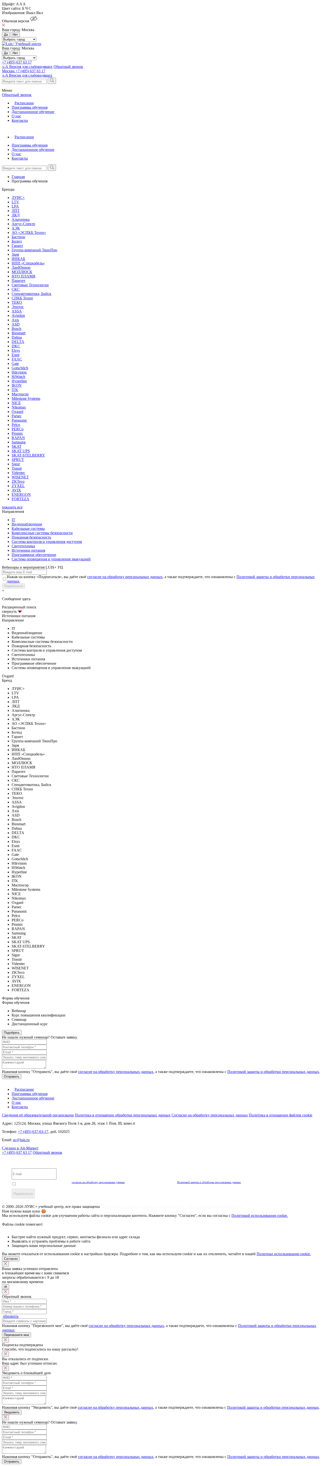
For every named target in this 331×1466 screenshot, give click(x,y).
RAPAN (18, 438)
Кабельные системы (28, 528)
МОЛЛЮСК (22, 272)
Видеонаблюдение (27, 524)
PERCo (18, 429)
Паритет (18, 280)
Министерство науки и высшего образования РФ (144, 1206)
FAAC (17, 359)
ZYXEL (18, 486)
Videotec (18, 473)
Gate (15, 363)
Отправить (11, 1076)
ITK (15, 390)
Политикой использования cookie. (259, 1215)
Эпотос (18, 307)
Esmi (15, 355)
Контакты (20, 120)
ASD (16, 324)
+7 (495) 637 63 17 (17, 62)
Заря (15, 254)
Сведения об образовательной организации (38, 1115)
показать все (12, 507)
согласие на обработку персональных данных (125, 577)
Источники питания (28, 550)
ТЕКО (17, 302)
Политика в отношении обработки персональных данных (123, 1115)
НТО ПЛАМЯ (23, 276)
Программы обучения (29, 107)
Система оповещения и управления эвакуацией (51, 559)
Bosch (16, 329)
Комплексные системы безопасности (42, 533)
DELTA (18, 342)
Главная (18, 177)
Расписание (24, 103)
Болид (17, 241)
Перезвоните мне (16, 1335)
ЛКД (16, 215)
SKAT (17, 446)
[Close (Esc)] (5, 1264)
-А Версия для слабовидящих (27, 67)
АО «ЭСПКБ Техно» (29, 232)
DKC (16, 346)
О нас (16, 116)
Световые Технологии (30, 285)
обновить (10, 1316)
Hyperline (19, 381)
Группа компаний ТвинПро (34, 250)
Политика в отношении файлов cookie (280, 1115)
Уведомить (12, 1412)
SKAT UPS (21, 451)
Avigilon (18, 315)
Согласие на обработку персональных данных (210, 1115)
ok (5, 1286)
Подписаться (13, 586)
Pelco (16, 425)
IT (13, 520)
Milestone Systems (26, 398)
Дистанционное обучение (33, 112)
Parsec (17, 416)
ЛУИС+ (18, 198)
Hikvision (19, 372)
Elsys (16, 350)
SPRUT (18, 460)
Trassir (17, 468)
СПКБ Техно (22, 298)
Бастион (18, 237)
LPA (15, 206)
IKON (17, 385)
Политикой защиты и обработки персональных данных (273, 1072)
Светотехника (23, 546)
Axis (15, 320)
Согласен (11, 1259)
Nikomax (19, 407)
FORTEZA (20, 499)
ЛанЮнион (21, 267)
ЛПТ (16, 211)
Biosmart (18, 333)
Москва (9, 71)
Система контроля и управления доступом (47, 542)
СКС (16, 289)
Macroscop (20, 394)
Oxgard (17, 411)
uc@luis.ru (21, 1140)
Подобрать (12, 1032)
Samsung (19, 442)
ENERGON (21, 494)
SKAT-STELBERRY (28, 455)
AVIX (16, 490)
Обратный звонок (47, 1152)
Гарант (17, 246)
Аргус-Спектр (23, 224)
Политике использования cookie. (284, 1254)
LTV (15, 202)
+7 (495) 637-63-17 (33, 1132)
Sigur (16, 464)
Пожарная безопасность (31, 537)
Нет (15, 34)
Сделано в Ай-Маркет (20, 1148)
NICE (16, 403)
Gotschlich (20, 368)
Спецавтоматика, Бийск (31, 294)
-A (27, 75)
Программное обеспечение (34, 555)
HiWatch (18, 377)
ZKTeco (18, 481)
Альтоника (21, 219)
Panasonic (19, 420)
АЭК (16, 228)
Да (6, 34)
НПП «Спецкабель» (28, 263)
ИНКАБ (18, 259)
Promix (17, 433)
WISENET (20, 477)
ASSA (17, 311)
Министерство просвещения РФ (215, 1206)
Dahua (17, 337)
